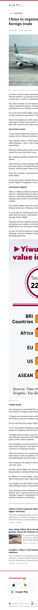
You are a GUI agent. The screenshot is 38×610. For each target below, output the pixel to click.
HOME (11, 13)
